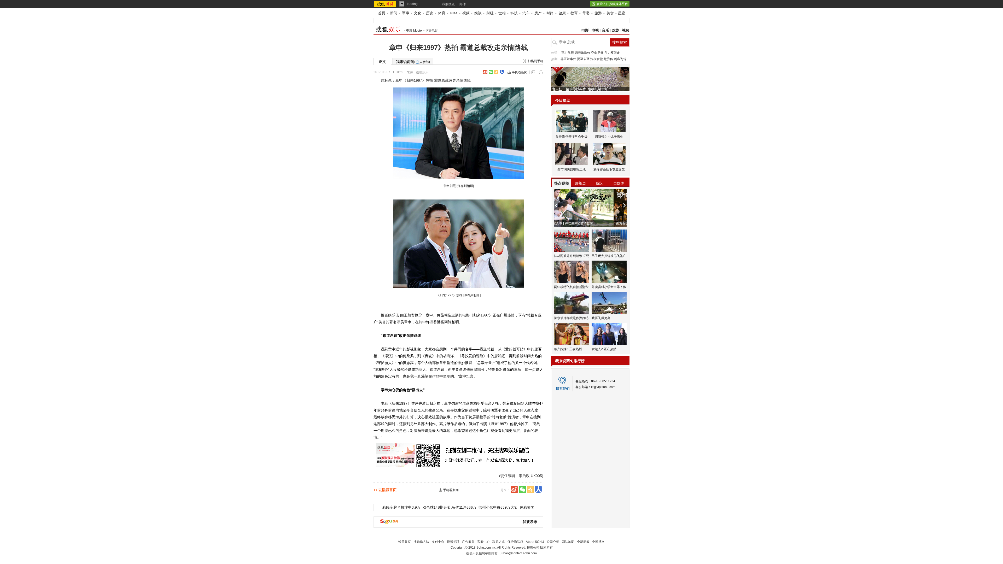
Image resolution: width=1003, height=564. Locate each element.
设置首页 (404, 542)
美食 (610, 13)
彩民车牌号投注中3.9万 (401, 507)
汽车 (526, 13)
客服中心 (483, 542)
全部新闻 (583, 542)
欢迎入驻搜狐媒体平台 (612, 4)
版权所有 (546, 547)
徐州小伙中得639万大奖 (498, 507)
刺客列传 (620, 59)
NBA (454, 13)
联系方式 (498, 542)
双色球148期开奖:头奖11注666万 (449, 507)
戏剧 (615, 30)
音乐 (605, 30)
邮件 (462, 4)
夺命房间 (597, 53)
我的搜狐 (448, 4)
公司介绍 (553, 542)
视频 (466, 13)
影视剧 (580, 183)
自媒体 (618, 183)
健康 (562, 13)
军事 (405, 13)
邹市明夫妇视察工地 (571, 169)
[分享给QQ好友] (496, 72)
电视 (595, 30)
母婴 (586, 13)
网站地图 (568, 542)
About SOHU (535, 542)
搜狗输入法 (421, 542)
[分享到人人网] (502, 72)
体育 (441, 13)
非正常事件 (568, 59)
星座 (621, 13)
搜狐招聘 (453, 542)
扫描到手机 (535, 61)
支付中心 (438, 542)
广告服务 (468, 542)
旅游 (598, 13)
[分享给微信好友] (522, 489)
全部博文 (598, 542)
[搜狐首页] (385, 4)
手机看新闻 (519, 72)
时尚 (550, 13)
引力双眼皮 (612, 53)
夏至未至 (583, 59)
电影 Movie (414, 30)
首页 (381, 13)
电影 (585, 30)
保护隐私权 (515, 542)
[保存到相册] (465, 186)
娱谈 (478, 13)
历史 (429, 13)
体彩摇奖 (527, 507)
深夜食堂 (596, 59)
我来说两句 (413, 62)
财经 (490, 13)
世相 (502, 13)
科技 (514, 13)
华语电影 (431, 30)
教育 (574, 13)
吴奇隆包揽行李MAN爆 (572, 136)
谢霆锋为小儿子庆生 (609, 136)
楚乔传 (608, 59)
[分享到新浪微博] (485, 72)
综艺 (599, 183)
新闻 (393, 13)
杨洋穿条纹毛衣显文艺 (609, 169)
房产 (538, 13)
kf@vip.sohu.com (603, 387)
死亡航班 (567, 53)
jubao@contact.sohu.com (519, 553)
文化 (417, 13)
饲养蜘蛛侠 (582, 53)
